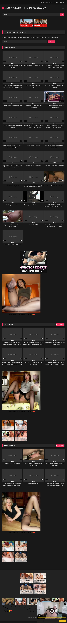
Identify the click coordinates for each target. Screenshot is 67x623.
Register (62, 2)
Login (56, 2)
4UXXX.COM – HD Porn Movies (25, 8)
